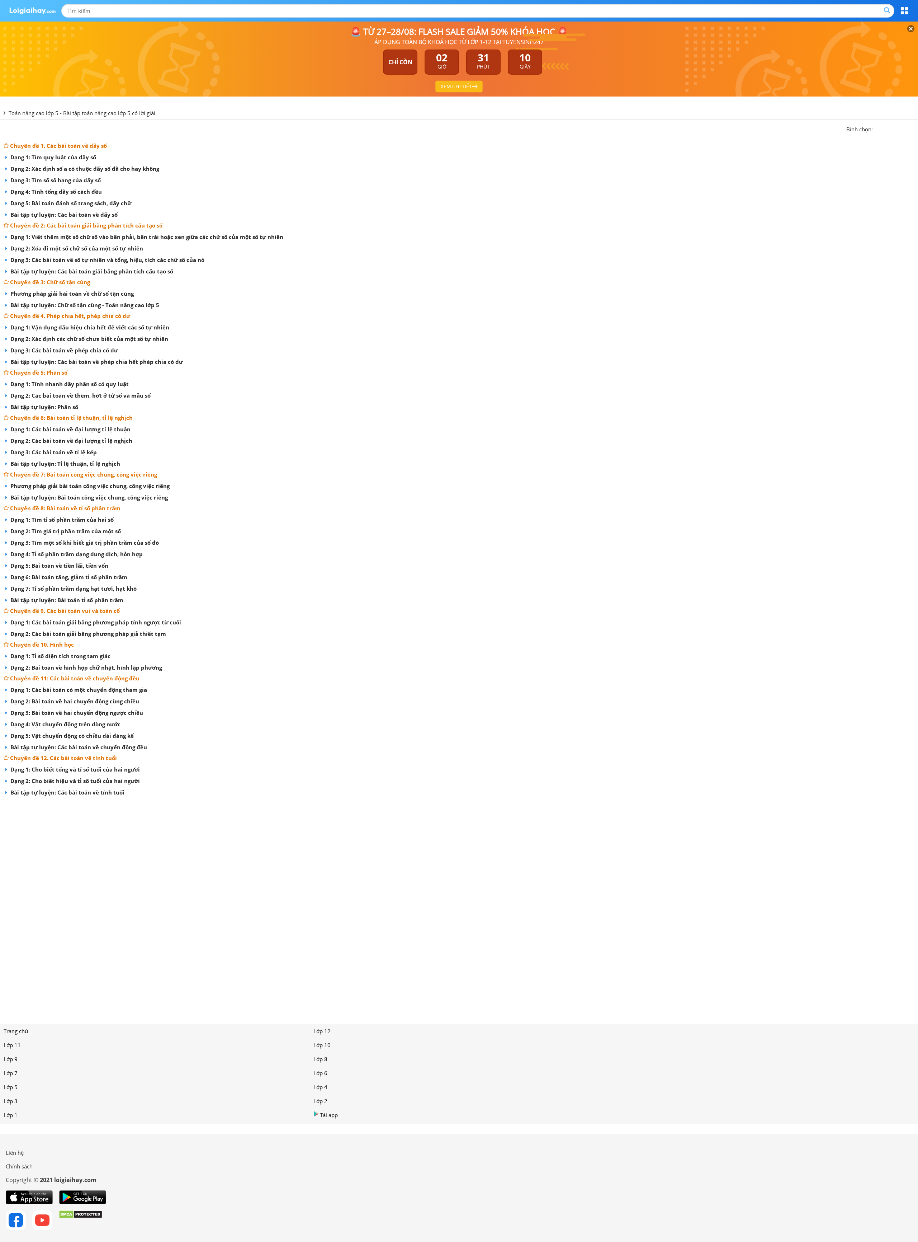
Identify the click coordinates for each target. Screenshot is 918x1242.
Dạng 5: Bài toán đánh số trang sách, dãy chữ (70, 203)
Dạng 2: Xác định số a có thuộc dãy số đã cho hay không (84, 168)
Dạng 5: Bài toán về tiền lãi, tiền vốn (58, 565)
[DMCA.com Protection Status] (80, 1220)
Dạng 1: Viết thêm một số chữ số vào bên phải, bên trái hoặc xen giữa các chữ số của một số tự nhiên (146, 236)
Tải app (329, 1115)
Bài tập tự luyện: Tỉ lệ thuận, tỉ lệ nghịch (64, 463)
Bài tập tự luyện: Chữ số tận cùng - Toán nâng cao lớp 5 (84, 305)
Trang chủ (16, 1031)
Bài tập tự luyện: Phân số (43, 407)
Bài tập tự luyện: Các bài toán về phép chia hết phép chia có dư (96, 361)
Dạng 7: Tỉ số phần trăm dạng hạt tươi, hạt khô (73, 588)
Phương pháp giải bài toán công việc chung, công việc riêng (89, 485)
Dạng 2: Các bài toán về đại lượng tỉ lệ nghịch (70, 440)
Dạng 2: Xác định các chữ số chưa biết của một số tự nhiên (88, 338)
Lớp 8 (320, 1059)
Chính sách (19, 1166)
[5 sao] (913, 128)
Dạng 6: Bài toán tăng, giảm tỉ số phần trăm (68, 577)
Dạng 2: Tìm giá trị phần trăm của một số (65, 531)
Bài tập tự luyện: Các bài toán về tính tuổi (66, 792)
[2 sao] (887, 128)
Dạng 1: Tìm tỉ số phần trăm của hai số (61, 519)
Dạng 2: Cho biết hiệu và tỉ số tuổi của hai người (74, 780)
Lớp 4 (320, 1087)
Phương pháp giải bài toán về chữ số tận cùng (71, 293)
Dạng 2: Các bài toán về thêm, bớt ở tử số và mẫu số (80, 395)
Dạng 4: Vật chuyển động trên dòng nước (64, 724)
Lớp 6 (320, 1073)
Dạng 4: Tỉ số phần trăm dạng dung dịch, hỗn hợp (76, 554)
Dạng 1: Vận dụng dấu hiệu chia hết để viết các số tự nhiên (89, 327)
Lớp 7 (11, 1073)
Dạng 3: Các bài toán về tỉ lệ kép (53, 452)
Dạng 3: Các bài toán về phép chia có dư (63, 350)
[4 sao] (904, 128)
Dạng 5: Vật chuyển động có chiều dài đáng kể (71, 735)
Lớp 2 (320, 1101)
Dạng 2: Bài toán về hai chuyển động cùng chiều (74, 701)
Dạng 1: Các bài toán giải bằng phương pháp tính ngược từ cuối (95, 622)
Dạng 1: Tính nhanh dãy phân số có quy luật (69, 384)
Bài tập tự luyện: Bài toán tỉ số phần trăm (66, 600)
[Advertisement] (459, 907)
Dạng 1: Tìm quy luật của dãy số (52, 157)
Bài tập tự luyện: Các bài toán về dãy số (63, 214)
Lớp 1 (11, 1115)
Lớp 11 (12, 1045)
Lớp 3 (11, 1101)
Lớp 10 (322, 1045)
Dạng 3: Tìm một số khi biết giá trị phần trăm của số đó (84, 542)
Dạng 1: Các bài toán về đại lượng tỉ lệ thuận (70, 429)
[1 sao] (878, 128)
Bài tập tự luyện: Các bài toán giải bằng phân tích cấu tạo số (91, 271)
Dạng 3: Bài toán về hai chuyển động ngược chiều (76, 712)
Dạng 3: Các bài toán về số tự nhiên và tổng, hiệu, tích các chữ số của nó (106, 259)
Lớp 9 (11, 1059)
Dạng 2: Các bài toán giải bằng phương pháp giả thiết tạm (87, 633)
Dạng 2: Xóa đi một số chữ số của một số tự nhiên (76, 248)
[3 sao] (895, 128)
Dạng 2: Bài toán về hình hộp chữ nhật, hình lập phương (85, 667)
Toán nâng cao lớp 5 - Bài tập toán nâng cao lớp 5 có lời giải (82, 113)
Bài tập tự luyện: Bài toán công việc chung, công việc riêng (88, 497)
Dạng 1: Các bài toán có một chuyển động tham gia (78, 689)
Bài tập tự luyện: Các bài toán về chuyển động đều (78, 747)
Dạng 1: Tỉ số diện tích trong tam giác (59, 656)
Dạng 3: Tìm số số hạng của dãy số (55, 180)
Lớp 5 (11, 1087)
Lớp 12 (322, 1031)
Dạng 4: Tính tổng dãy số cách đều (55, 191)
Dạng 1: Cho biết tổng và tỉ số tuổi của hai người (74, 769)
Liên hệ (15, 1152)
